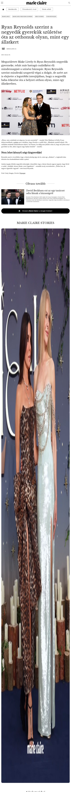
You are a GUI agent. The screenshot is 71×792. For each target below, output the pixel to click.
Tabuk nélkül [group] (46, 9)
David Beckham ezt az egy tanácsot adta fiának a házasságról (45, 192)
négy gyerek (39, 16)
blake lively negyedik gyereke (22, 16)
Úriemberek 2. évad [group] (29, 9)
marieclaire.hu (11, 48)
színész (16, 142)
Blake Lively (6, 16)
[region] (35, 505)
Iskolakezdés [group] (12, 9)
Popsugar (22, 173)
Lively (9, 164)
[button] (35, 505)
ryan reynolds (51, 16)
